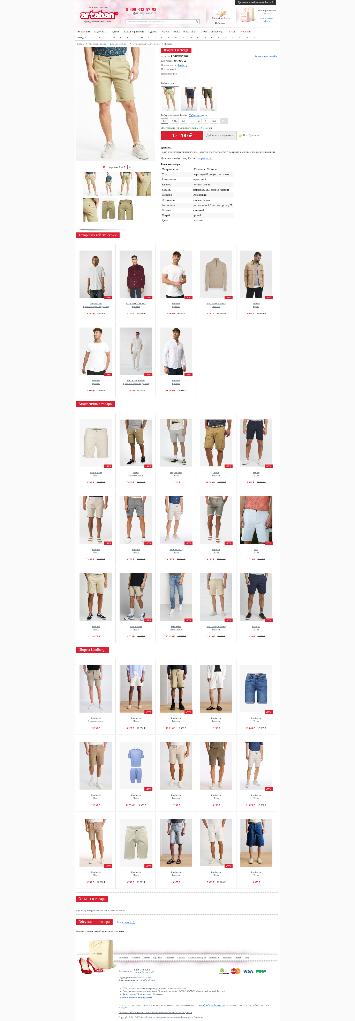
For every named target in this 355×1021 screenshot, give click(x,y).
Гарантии (157, 957)
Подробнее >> (204, 158)
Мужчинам (100, 31)
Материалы (214, 957)
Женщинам (83, 31)
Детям (115, 31)
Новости (227, 957)
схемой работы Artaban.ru (211, 1005)
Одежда (153, 31)
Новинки (246, 31)
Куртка (256, 305)
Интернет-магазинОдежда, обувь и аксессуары (97, 15)
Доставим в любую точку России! (255, 2)
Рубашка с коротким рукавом (96, 305)
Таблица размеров (198, 115)
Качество (169, 957)
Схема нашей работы (266, 19)
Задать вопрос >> (126, 922)
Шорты (96, 473)
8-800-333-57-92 (141, 11)
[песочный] (170, 111)
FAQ (246, 957)
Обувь (165, 31)
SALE (232, 31)
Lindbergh (183, 65)
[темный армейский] (209, 111)
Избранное (221, 23)
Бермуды (216, 473)
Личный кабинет (221, 18)
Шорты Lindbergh (92, 649)
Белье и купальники (185, 31)
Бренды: (82, 37)
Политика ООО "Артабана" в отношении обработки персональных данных (155, 1012)
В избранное (251, 135)
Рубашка (136, 305)
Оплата (146, 957)
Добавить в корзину (219, 135)
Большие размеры (133, 31)
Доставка (135, 957)
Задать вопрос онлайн (266, 56)
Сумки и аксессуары (212, 31)
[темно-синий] (189, 111)
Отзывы (181, 957)
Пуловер (216, 305)
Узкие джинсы (176, 627)
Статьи (238, 957)
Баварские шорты (136, 473)
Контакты (123, 957)
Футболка (176, 305)
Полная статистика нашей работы (135, 997)
